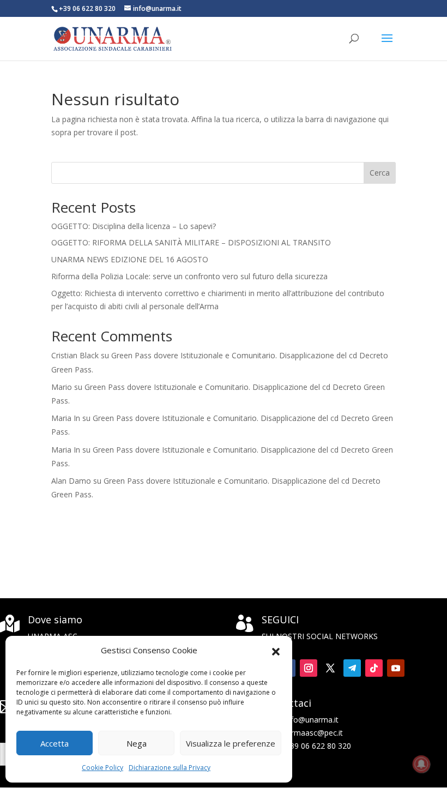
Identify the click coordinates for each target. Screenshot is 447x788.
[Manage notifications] (421, 764)
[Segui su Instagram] (308, 668)
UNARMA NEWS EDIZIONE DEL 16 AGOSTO (129, 259)
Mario (61, 387)
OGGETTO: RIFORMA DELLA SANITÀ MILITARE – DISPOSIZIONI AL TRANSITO (191, 242)
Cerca (380, 172)
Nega (136, 743)
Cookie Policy (102, 767)
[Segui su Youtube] (395, 668)
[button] (275, 650)
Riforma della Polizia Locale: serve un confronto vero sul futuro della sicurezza (189, 276)
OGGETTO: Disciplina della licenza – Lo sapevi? (133, 226)
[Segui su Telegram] (352, 668)
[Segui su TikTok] (374, 668)
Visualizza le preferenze (230, 743)
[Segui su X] (330, 668)
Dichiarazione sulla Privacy (169, 767)
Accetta (54, 743)
